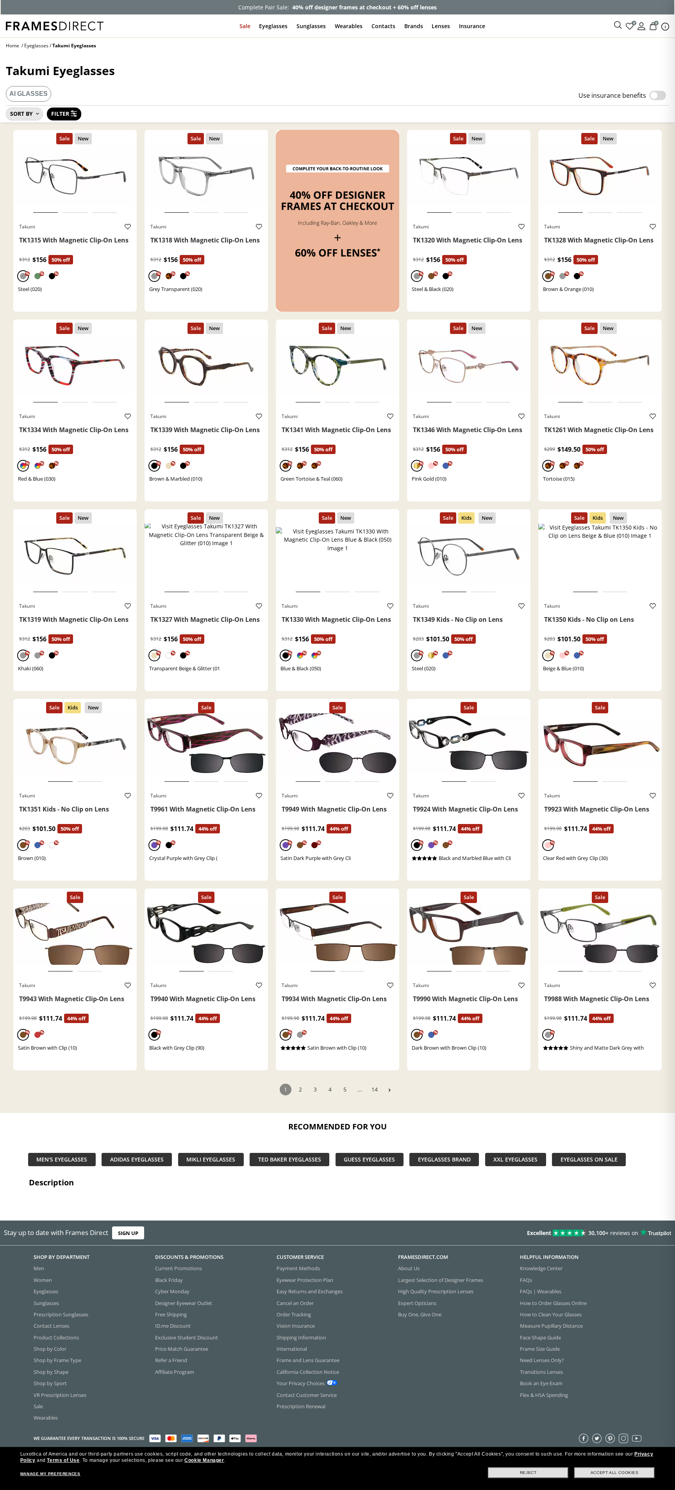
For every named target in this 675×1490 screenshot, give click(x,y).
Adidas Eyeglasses (137, 1159)
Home (12, 45)
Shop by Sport (50, 1383)
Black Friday (169, 1280)
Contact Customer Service (307, 1394)
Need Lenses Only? (542, 1360)
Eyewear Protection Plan (305, 1280)
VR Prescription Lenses (60, 1394)
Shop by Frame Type (57, 1360)
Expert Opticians (417, 1303)
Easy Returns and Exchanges (310, 1291)
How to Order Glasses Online (553, 1303)
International (292, 1348)
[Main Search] (618, 25)
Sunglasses (311, 26)
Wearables (348, 26)
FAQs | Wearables (540, 1291)
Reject (528, 1472)
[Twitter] (597, 1438)
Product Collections (56, 1337)
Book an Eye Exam (541, 1383)
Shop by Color (50, 1348)
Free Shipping (171, 1314)
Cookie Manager (204, 1460)
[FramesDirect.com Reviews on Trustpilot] (532, 1233)
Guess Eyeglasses (369, 1159)
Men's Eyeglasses (61, 1159)
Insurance (472, 26)
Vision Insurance (296, 1325)
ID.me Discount (173, 1325)
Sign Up (128, 1232)
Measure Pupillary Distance (551, 1325)
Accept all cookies (615, 1472)
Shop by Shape (51, 1371)
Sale (244, 26)
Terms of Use (63, 1460)
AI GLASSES (28, 93)
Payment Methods (298, 1268)
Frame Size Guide (540, 1348)
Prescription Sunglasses (61, 1314)
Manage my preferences (50, 1474)
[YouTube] (636, 1438)
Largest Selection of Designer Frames (440, 1280)
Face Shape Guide (540, 1337)
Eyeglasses (273, 26)
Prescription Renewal (301, 1406)
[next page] (389, 1090)
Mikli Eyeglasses (210, 1159)
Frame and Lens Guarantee (308, 1360)
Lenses (441, 26)
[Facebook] (583, 1438)
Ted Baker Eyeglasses (289, 1159)
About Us (409, 1268)
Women (43, 1280)
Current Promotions (178, 1268)
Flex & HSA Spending (544, 1394)
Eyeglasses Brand (444, 1159)
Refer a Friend (171, 1360)
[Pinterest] (610, 1438)
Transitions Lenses (541, 1371)
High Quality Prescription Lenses (435, 1291)
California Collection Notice (308, 1371)
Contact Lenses (51, 1325)
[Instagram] (623, 1438)
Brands (413, 26)
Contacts (383, 26)
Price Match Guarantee (181, 1348)
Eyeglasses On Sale (589, 1159)
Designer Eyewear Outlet (183, 1303)
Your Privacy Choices (301, 1383)
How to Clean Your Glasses (551, 1314)
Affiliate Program (174, 1371)
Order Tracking (294, 1314)
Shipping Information (301, 1337)
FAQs (526, 1280)
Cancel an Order (295, 1303)
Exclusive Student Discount (186, 1337)
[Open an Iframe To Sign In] (641, 25)
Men (39, 1268)
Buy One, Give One (419, 1314)
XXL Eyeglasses (515, 1159)
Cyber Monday (172, 1291)
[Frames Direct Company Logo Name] (55, 25)
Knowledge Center (541, 1268)
